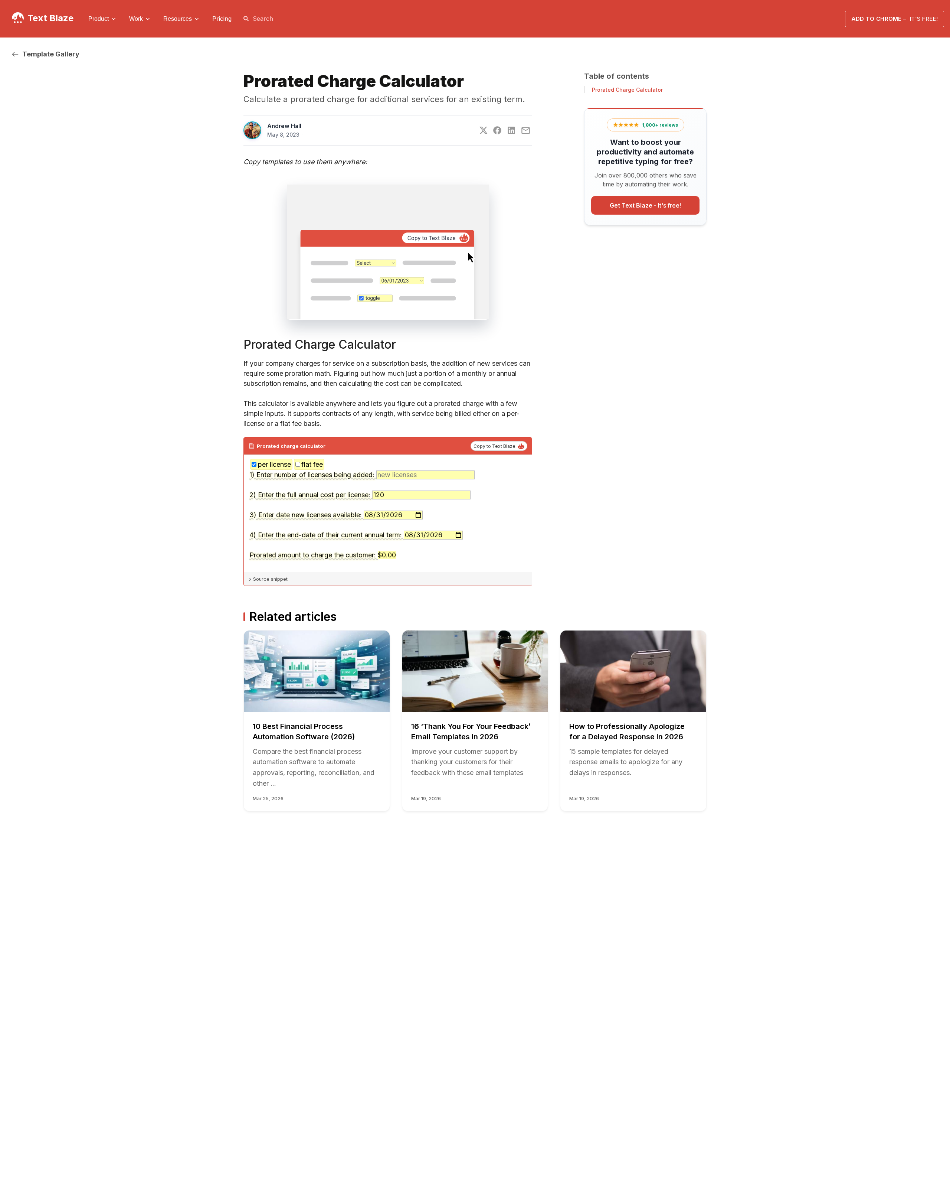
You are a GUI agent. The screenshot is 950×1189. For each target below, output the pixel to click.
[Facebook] (497, 130)
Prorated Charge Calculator (627, 90)
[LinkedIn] (511, 130)
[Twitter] (483, 130)
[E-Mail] (525, 130)
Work (136, 19)
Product (98, 19)
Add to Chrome (894, 18)
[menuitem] (102, 19)
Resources (177, 19)
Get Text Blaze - (645, 205)
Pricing (222, 18)
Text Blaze (50, 18)
